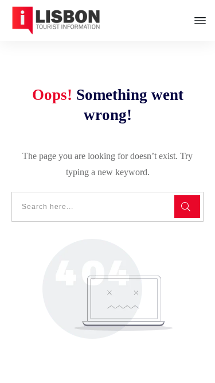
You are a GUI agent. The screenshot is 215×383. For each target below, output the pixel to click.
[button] (20, 362)
